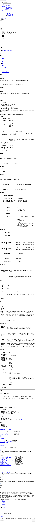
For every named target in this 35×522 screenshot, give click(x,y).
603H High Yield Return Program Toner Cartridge (7, 434)
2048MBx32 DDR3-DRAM (4, 471)
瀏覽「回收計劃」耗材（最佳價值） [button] (5, 429)
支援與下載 (9, 13)
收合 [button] (1, 436)
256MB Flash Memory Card (4, 470)
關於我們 (3, 501)
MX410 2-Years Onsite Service (4, 466)
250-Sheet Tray (2, 459)
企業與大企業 (7, 5)
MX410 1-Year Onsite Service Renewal (5, 465)
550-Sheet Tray (2, 461)
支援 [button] (2, 10)
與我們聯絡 (3, 504)
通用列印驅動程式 (10, 14)
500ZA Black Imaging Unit (4, 442)
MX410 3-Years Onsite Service (4, 464)
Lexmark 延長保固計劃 (8, 9)
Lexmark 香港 (4, 18)
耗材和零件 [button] (3, 6)
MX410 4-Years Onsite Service (4, 463)
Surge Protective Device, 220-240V (5, 472)
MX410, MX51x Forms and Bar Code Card (6, 457)
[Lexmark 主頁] (7, 0)
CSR (2, 508)
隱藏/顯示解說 (16, 407)
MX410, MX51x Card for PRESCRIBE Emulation (7, 460)
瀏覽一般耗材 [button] (2, 445)
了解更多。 (22, 419)
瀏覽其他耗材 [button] (2, 438)
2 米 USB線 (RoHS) (3, 462)
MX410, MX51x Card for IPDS (4, 458)
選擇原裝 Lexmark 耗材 (8, 7)
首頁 (2, 500)
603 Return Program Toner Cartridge (5, 433)
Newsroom (3, 507)
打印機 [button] (3, 4)
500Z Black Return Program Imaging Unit (6, 441)
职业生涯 (3, 502)
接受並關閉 (2, 520)
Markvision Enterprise (10, 15)
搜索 (2, 2)
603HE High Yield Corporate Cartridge (5, 432)
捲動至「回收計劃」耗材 (4, 414)
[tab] (18, 59)
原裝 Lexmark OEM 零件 (9, 8)
